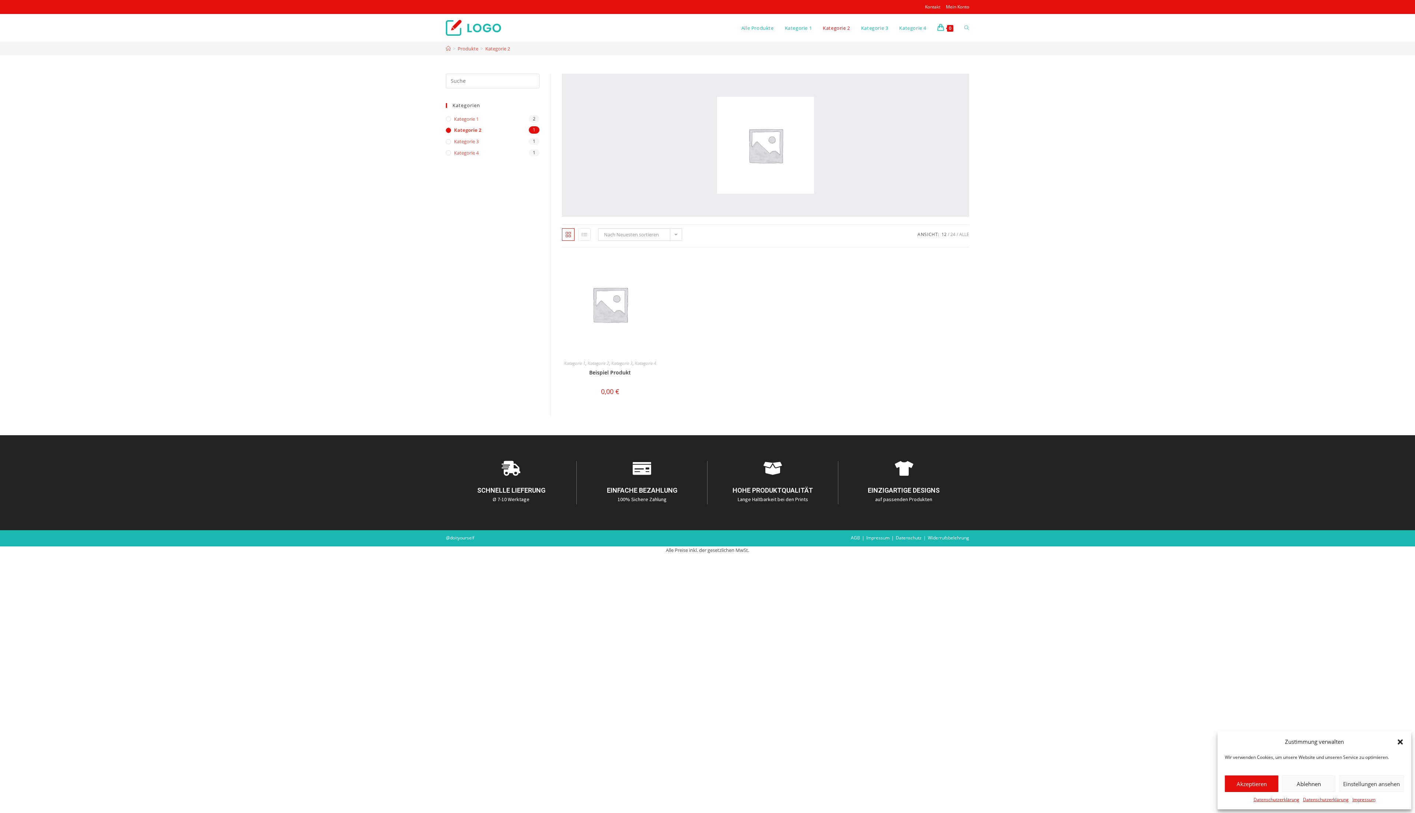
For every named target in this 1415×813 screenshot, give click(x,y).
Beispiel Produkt (610, 372)
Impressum (1364, 799)
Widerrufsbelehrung (948, 538)
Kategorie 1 (575, 363)
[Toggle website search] (967, 28)
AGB (855, 538)
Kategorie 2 (497, 48)
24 (952, 234)
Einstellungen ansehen (1371, 784)
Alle (964, 234)
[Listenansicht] (584, 234)
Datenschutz (909, 538)
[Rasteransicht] (568, 234)
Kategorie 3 (622, 363)
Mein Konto (957, 7)
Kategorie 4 (645, 363)
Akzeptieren (1252, 784)
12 (944, 234)
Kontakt (932, 7)
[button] (1400, 742)
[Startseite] (448, 48)
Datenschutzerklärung (1276, 799)
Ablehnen (1309, 784)
